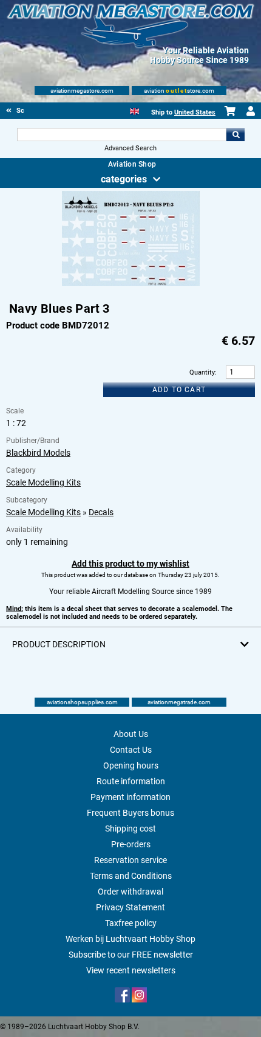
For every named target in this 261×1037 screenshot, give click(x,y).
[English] (134, 110)
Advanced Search (130, 148)
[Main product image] (131, 283)
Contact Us (131, 750)
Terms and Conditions (131, 876)
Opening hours (130, 765)
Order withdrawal (130, 891)
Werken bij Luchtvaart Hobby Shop (130, 939)
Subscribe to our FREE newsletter (131, 954)
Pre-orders (131, 844)
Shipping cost (130, 828)
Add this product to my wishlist (130, 564)
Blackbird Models (38, 453)
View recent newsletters (130, 970)
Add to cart (179, 389)
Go (235, 134)
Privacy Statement (130, 907)
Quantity (202, 372)
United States (194, 112)
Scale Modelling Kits (43, 482)
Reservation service (130, 860)
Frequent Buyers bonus (130, 813)
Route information (131, 781)
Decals (101, 512)
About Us (131, 734)
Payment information (130, 797)
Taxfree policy (131, 923)
